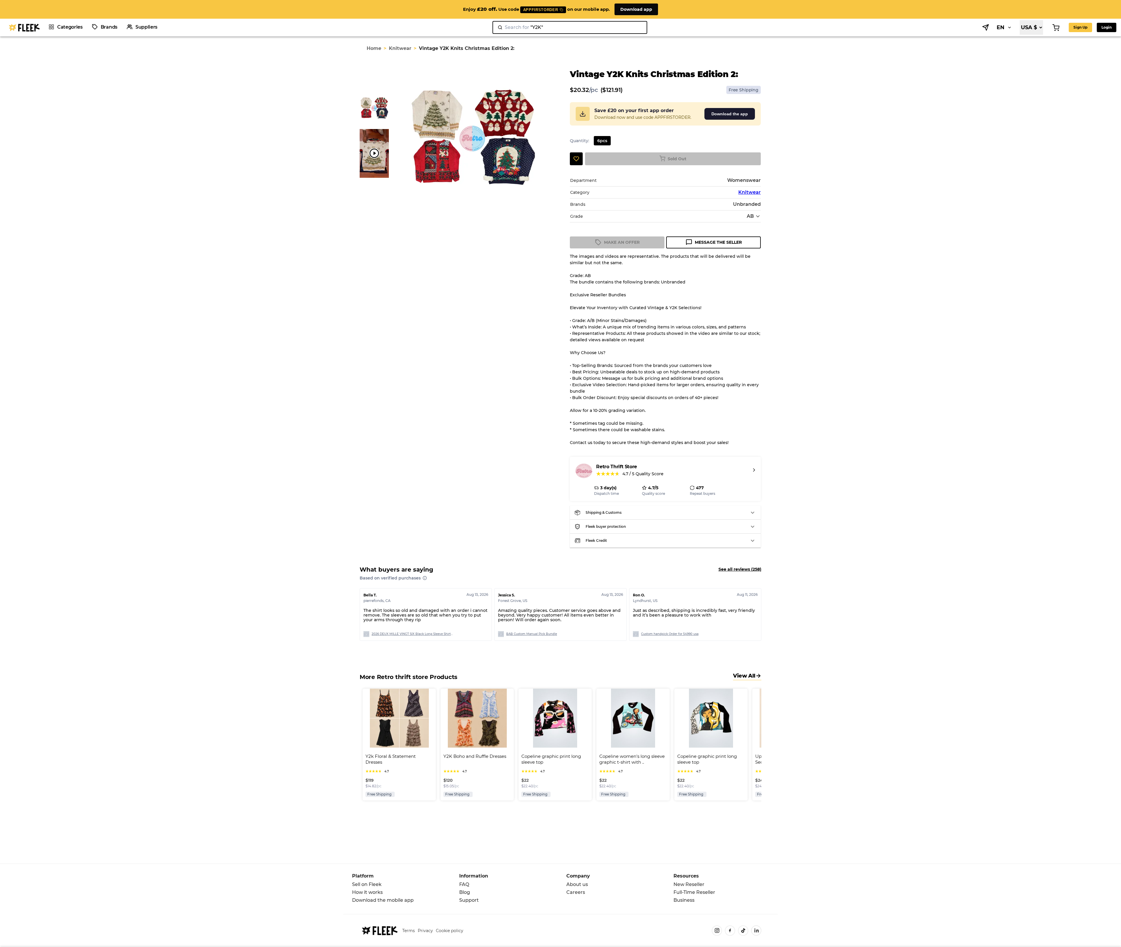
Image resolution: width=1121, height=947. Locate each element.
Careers (575, 892)
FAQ (464, 884)
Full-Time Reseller (694, 892)
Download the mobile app (383, 900)
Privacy (425, 930)
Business (683, 900)
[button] (665, 513)
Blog (464, 892)
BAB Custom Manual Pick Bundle (531, 634)
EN (1001, 27)
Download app (636, 9)
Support (469, 900)
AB (750, 216)
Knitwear (400, 48)
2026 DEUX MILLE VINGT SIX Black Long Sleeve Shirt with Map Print (412, 634)
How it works (367, 892)
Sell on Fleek (367, 884)
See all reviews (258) (739, 569)
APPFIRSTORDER (540, 10)
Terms (408, 930)
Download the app (729, 114)
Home (374, 48)
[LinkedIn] (756, 930)
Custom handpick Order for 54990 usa (670, 634)
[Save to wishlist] (576, 158)
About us (577, 884)
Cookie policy (449, 930)
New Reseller (688, 884)
